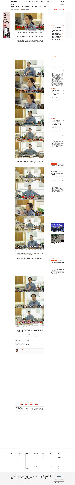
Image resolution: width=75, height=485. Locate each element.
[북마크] (61, 9)
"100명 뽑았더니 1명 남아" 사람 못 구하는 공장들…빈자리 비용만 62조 (56, 124)
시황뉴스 (12, 455)
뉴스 (35, 455)
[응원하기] (22, 349)
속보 (50, 468)
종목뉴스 (12, 457)
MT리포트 (25, 1)
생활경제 (55, 457)
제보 (58, 466)
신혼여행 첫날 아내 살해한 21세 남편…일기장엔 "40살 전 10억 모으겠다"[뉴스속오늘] (56, 65)
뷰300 (19, 464)
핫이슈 (43, 457)
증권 (29, 1)
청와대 (19, 457)
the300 (33, 1)
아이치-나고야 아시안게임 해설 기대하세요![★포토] (57, 232)
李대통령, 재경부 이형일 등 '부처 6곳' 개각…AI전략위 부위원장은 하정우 (56, 100)
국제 (54, 464)
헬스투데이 (35, 464)
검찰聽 (27, 464)
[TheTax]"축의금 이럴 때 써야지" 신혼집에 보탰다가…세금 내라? (56, 130)
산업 (50, 457)
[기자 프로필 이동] (17, 350)
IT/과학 (51, 464)
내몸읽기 (35, 457)
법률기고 (27, 468)
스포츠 (59, 455)
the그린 (35, 466)
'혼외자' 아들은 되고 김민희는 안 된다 (56, 169)
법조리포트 (27, 457)
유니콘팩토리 (47, 1)
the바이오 (41, 1)
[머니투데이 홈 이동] (14, 474)
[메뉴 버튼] (63, 1)
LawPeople (28, 466)
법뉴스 (27, 455)
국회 (19, 455)
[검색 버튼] (61, 1)
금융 (50, 455)
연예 (13, 4)
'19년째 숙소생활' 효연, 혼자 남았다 (56, 171)
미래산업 (51, 466)
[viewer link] (43, 28)
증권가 (11, 464)
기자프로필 (59, 464)
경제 (54, 455)
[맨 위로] (73, 481)
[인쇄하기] (63, 9)
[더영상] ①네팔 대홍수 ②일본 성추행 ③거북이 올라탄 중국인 (57, 243)
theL (37, 1)
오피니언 (55, 466)
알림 (58, 468)
